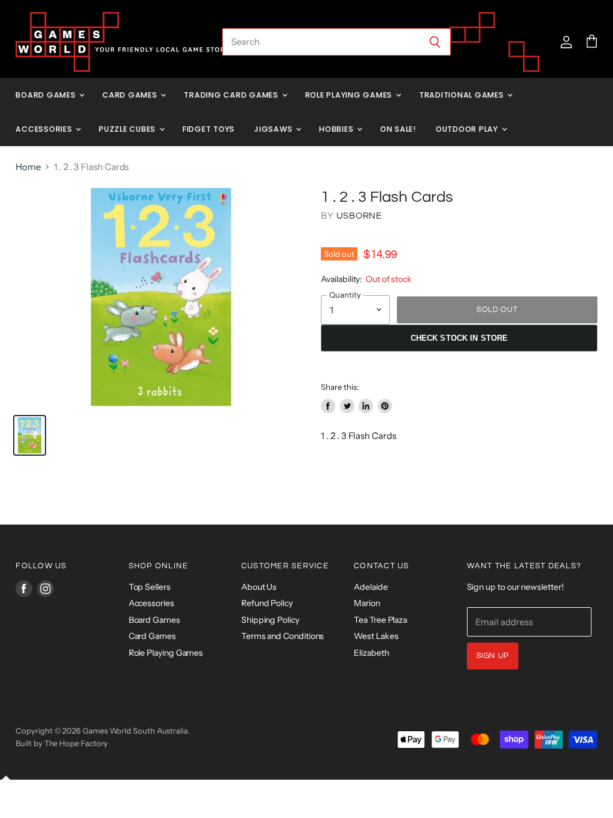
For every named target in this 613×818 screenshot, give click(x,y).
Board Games (47, 95)
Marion (367, 603)
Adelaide (370, 586)
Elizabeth (371, 652)
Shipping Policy (270, 619)
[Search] (435, 42)
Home (28, 167)
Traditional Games (462, 95)
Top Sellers (150, 586)
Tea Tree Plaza (380, 619)
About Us (259, 586)
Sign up (493, 656)
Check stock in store (459, 338)
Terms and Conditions (282, 636)
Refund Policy (267, 603)
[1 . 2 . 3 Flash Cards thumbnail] (29, 435)
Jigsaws (274, 129)
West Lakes (376, 636)
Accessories (45, 129)
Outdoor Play (468, 129)
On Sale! (398, 129)
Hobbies (337, 129)
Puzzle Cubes (128, 129)
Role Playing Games (349, 95)
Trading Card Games (232, 95)
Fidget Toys (209, 129)
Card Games (130, 95)
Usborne (359, 215)
